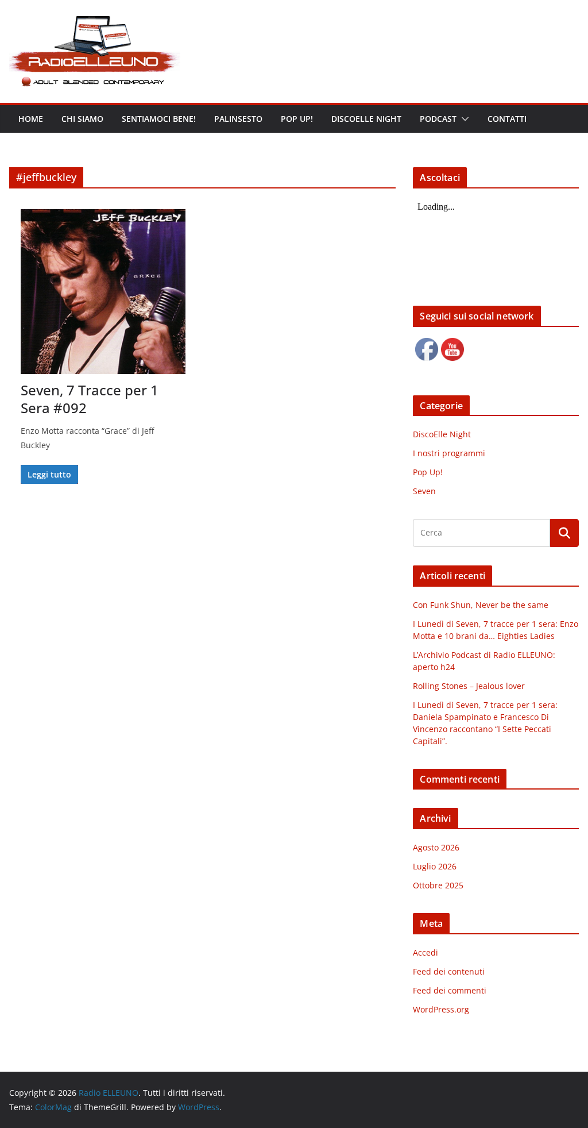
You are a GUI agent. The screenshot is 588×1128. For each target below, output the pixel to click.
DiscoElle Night (442, 434)
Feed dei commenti (449, 990)
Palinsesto (238, 118)
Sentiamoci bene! (159, 118)
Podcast (438, 118)
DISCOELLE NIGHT (366, 118)
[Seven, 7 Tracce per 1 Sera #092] (103, 291)
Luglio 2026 (435, 866)
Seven (424, 491)
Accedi (425, 952)
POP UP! (297, 118)
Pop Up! (428, 472)
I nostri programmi (449, 453)
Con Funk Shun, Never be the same (480, 604)
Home (30, 118)
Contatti (507, 118)
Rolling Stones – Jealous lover (469, 685)
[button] (463, 119)
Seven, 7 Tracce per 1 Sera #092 (89, 398)
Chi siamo (82, 118)
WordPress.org (441, 1009)
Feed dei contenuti (449, 971)
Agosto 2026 (436, 847)
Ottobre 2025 (438, 885)
